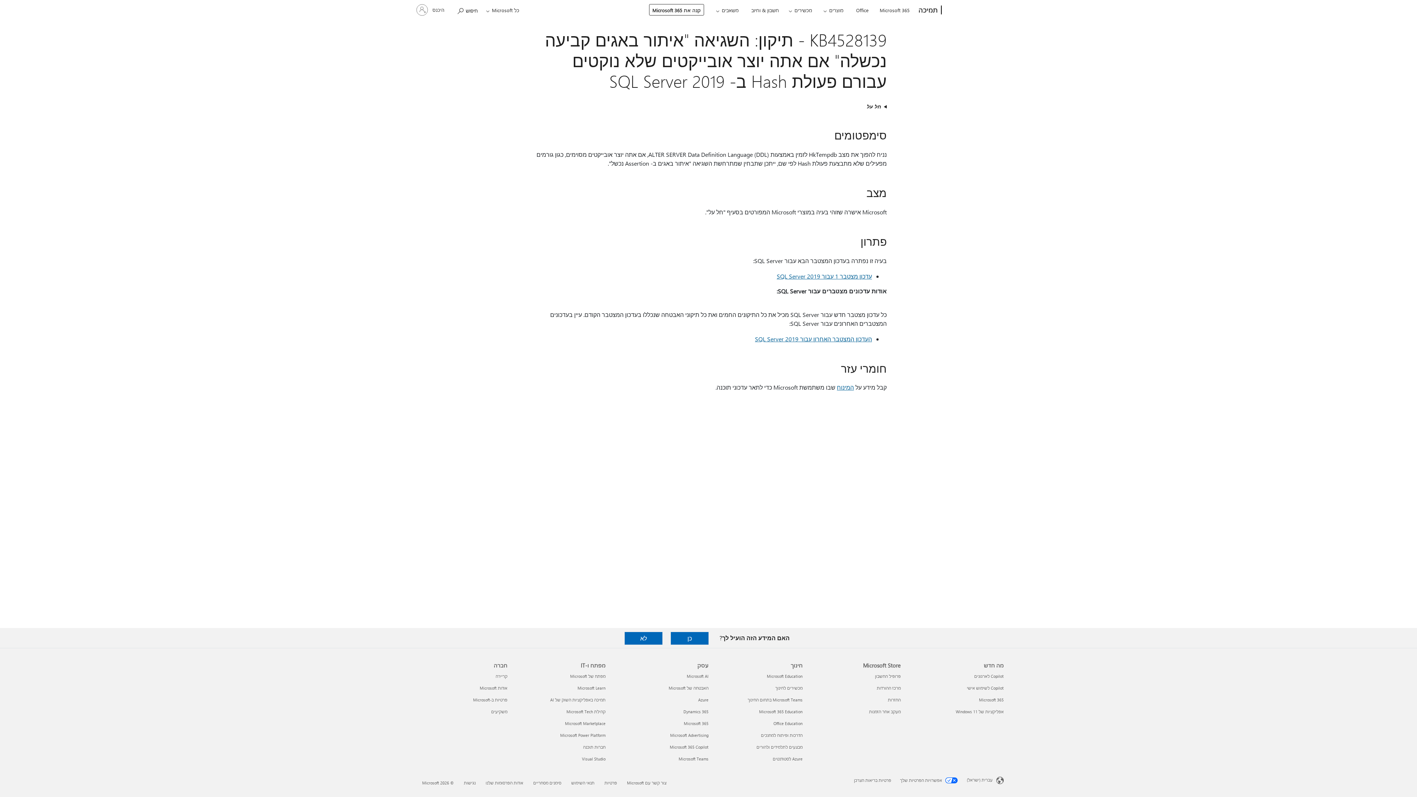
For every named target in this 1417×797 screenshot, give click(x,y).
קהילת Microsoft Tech (586, 711)
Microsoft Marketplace (585, 723)
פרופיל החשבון (888, 676)
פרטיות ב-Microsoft (490, 700)
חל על (874, 106)
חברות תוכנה (594, 747)
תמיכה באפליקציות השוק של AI (578, 700)
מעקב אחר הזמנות (885, 711)
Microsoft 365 (895, 10)
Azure (703, 700)
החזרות (894, 700)
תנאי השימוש (582, 783)
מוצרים (836, 10)
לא (643, 638)
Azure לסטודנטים (788, 759)
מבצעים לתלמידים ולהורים (779, 747)
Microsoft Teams (693, 759)
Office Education (788, 723)
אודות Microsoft (493, 688)
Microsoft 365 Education (781, 711)
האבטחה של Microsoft (688, 688)
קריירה (501, 676)
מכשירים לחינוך (789, 688)
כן (689, 638)
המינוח (845, 387)
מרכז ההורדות (889, 688)
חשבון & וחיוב (765, 10)
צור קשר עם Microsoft (646, 783)
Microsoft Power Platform (583, 735)
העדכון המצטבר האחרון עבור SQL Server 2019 (813, 339)
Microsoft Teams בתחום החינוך (775, 700)
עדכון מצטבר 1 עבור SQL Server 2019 (824, 276)
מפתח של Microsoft (588, 676)
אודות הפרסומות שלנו (504, 783)
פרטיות (610, 783)
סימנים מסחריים (547, 783)
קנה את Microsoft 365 (676, 10)
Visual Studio (594, 759)
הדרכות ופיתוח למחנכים (782, 735)
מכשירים (803, 10)
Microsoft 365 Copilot (689, 747)
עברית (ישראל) (980, 780)
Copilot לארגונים (989, 676)
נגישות (470, 783)
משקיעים (499, 711)
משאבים (730, 10)
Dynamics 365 (695, 711)
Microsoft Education (785, 676)
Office (862, 10)
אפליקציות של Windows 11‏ (980, 711)
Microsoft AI (697, 676)
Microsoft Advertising (689, 735)
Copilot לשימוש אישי (985, 688)
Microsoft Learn (592, 688)
